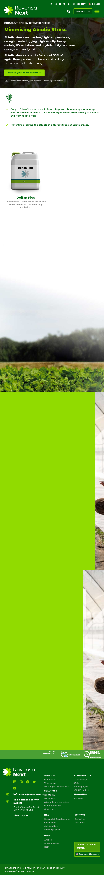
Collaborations (51, 826)
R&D (46, 815)
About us (49, 775)
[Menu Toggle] (97, 11)
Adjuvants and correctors (56, 802)
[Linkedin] (51, 4)
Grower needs (51, 809)
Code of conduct (56, 868)
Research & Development (57, 819)
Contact (79, 815)
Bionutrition (50, 795)
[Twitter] (64, 4)
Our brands (49, 779)
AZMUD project (81, 790)
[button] (68, 11)
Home (12, 81)
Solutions (50, 791)
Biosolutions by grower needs (27, 23)
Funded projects (52, 829)
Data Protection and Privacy (20, 868)
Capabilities (50, 822)
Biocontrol (49, 798)
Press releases (51, 843)
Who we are (50, 783)
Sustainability (82, 775)
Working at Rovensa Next (56, 786)
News (47, 835)
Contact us (79, 819)
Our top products (52, 805)
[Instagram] (55, 4)
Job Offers (79, 822)
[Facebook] (59, 4)
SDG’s (76, 783)
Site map (41, 868)
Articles (48, 840)
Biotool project (81, 786)
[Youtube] (68, 4)
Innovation (80, 794)
